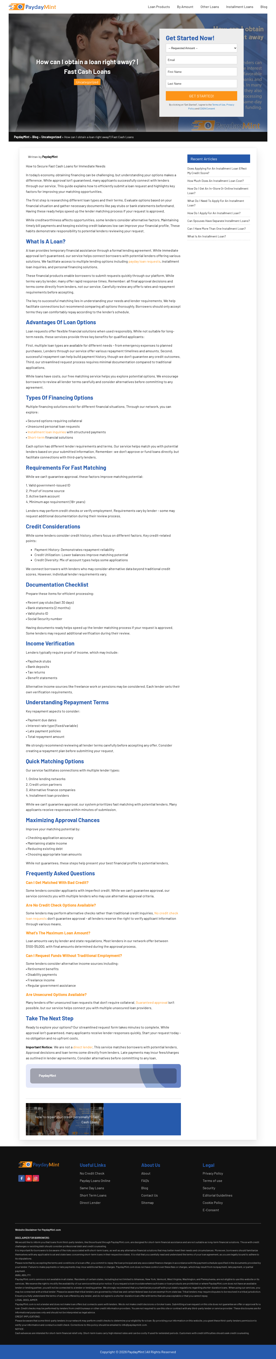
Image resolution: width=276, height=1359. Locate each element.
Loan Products (159, 7)
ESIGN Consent (207, 108)
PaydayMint (47, 1075)
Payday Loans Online (95, 1180)
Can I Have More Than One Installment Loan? (216, 228)
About (146, 1173)
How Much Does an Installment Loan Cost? (215, 180)
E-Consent (211, 1210)
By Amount (185, 7)
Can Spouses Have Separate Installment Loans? (218, 221)
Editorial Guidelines (217, 1195)
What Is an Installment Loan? (206, 236)
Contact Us (149, 1195)
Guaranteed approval (152, 1002)
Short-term (36, 437)
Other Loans (210, 7)
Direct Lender (90, 1202)
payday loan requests (144, 261)
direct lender (83, 1047)
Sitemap (147, 1202)
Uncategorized (87, 82)
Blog (263, 7)
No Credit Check (92, 1173)
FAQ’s (145, 1180)
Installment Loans (239, 7)
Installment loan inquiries (47, 432)
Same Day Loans (92, 1188)
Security (209, 1188)
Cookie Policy (213, 1202)
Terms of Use (218, 104)
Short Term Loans (93, 1195)
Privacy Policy (213, 1173)
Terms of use (212, 1180)
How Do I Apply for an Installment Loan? (213, 213)
